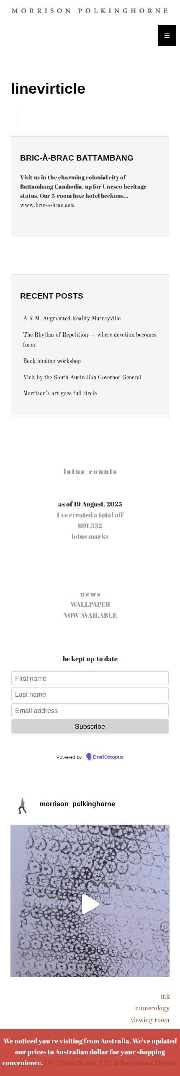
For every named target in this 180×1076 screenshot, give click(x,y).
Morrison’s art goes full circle (60, 393)
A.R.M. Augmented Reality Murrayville (72, 319)
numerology (152, 1008)
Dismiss (166, 1063)
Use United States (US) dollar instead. (99, 1063)
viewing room (150, 1020)
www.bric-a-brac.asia (47, 205)
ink (165, 997)
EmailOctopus (108, 757)
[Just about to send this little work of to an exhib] (90, 904)
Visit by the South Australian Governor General (82, 378)
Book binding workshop (52, 361)
